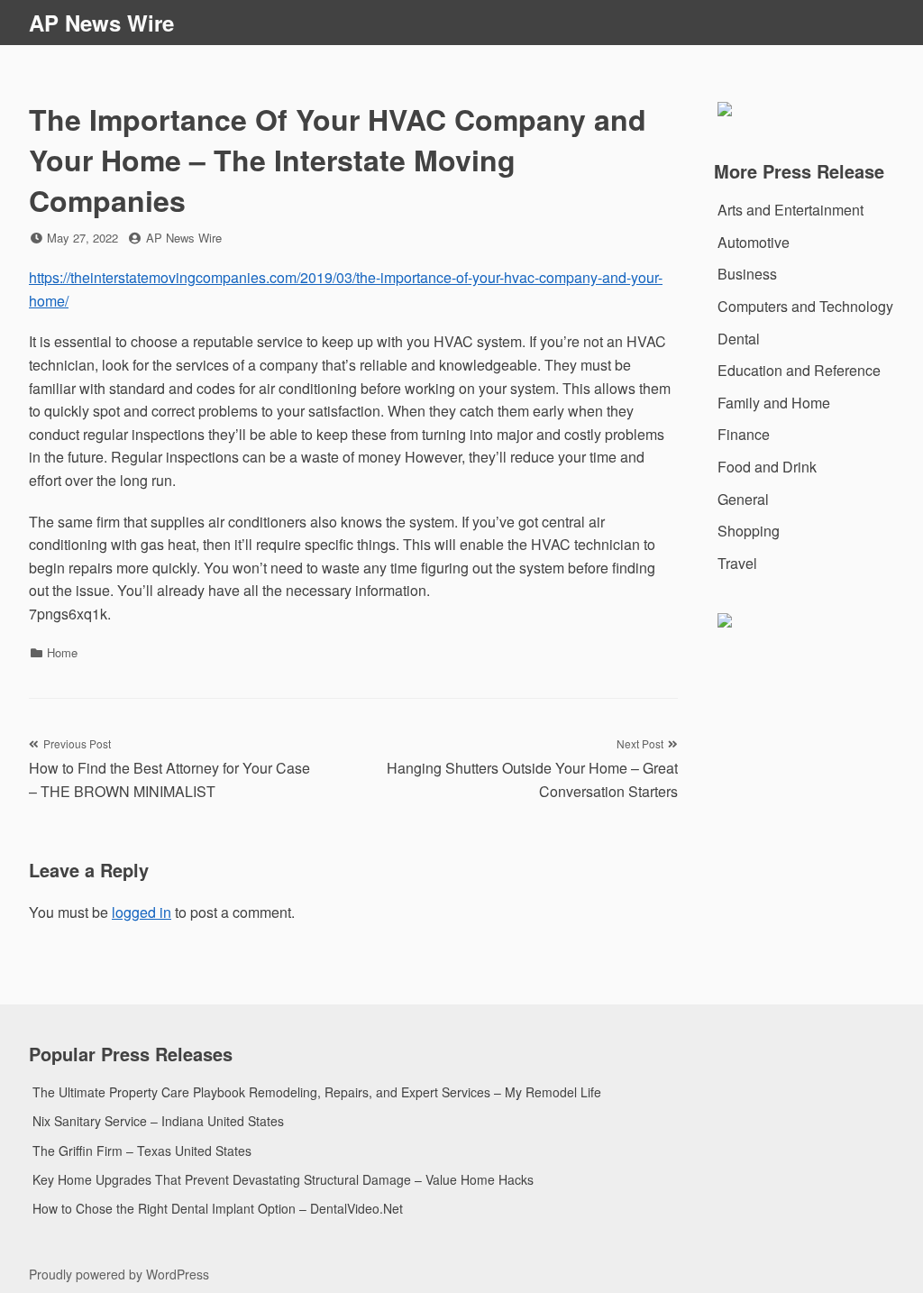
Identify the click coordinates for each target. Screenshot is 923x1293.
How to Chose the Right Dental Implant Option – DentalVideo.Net (217, 1208)
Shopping (748, 530)
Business (747, 273)
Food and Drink (767, 466)
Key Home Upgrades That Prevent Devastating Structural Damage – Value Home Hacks (283, 1179)
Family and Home (773, 402)
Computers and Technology (805, 306)
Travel (737, 563)
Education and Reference (799, 370)
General (743, 499)
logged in (141, 912)
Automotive (753, 242)
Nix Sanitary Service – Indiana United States (158, 1121)
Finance (743, 434)
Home (62, 652)
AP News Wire (101, 22)
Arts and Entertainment (790, 209)
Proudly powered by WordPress (119, 1274)
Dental (738, 338)
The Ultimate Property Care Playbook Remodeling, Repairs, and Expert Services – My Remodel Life (316, 1092)
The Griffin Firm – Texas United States (141, 1151)
